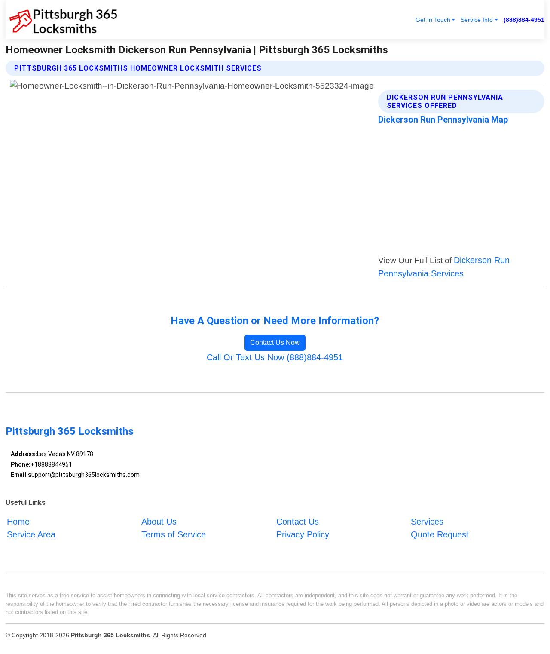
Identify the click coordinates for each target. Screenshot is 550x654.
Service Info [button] (477, 19)
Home (18, 521)
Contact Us (297, 521)
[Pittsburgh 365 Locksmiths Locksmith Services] (62, 19)
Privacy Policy (302, 534)
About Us (159, 521)
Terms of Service (173, 534)
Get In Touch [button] (433, 19)
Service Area (31, 534)
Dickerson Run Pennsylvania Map (443, 119)
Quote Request (440, 534)
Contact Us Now (275, 342)
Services (427, 521)
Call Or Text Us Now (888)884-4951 (275, 357)
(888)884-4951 (524, 19)
